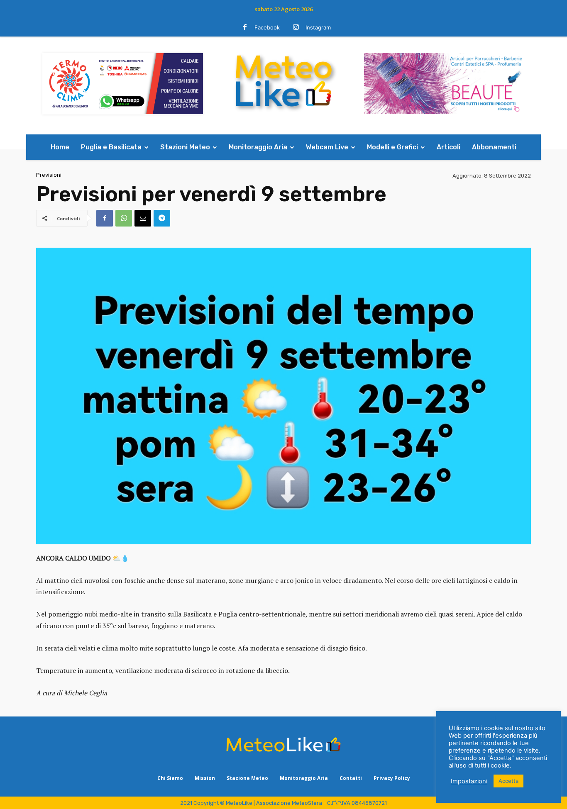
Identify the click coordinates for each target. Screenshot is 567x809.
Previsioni (48, 175)
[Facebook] (245, 28)
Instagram (318, 27)
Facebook (267, 27)
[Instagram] (296, 28)
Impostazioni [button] (469, 781)
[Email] (142, 218)
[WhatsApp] (123, 218)
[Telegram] (162, 218)
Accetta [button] (508, 780)
